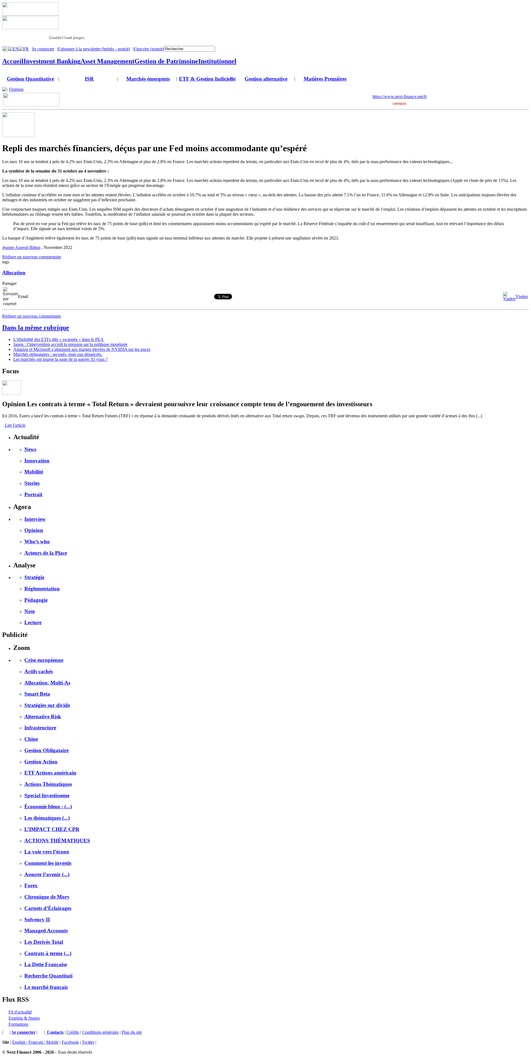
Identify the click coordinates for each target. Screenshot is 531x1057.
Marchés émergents (148, 79)
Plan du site (132, 1032)
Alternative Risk (42, 716)
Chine (31, 739)
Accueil (13, 61)
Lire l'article (15, 425)
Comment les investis (47, 863)
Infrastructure (40, 728)
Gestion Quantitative (30, 79)
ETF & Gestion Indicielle (207, 79)
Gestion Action (41, 762)
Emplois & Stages (24, 1018)
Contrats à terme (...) (47, 953)
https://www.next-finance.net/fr (400, 96)
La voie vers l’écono (46, 852)
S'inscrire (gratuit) (148, 49)
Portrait (33, 494)
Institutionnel (217, 61)
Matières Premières (325, 79)
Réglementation (42, 588)
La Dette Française (45, 964)
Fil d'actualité (20, 1012)
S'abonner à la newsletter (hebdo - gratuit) (93, 49)
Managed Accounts (46, 930)
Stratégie (34, 577)
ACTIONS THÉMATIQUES (57, 840)
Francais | (37, 1042)
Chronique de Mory (47, 897)
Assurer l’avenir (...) (46, 874)
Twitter (88, 1042)
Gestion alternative (266, 79)
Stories (32, 483)
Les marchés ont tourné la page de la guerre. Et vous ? (60, 359)
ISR (89, 79)
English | (20, 1042)
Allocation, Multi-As (47, 683)
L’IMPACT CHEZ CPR (51, 829)
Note (29, 611)
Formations (18, 1024)
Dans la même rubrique (35, 327)
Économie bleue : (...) (48, 806)
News (30, 449)
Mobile (52, 1042)
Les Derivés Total (43, 942)
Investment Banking (52, 61)
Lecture (32, 622)
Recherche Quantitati (48, 976)
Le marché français (46, 987)
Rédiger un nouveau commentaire (31, 256)
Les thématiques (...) (47, 818)
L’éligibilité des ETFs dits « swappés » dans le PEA (58, 339)
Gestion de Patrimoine (166, 61)
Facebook (70, 1042)
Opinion (16, 89)
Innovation (37, 461)
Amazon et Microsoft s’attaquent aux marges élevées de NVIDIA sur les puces (81, 349)
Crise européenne (43, 660)
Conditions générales (100, 1032)
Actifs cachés (38, 671)
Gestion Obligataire (46, 750)
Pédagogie (36, 600)
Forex (31, 885)
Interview (35, 519)
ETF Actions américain (50, 773)
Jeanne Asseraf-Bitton (21, 247)
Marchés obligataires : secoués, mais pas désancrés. (57, 354)
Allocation (13, 273)
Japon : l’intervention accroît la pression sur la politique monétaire (70, 344)
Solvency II (37, 919)
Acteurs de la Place (45, 553)
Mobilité (33, 472)
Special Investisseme (46, 795)
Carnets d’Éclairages (47, 908)
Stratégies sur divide (47, 705)
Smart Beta (37, 694)
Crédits (73, 1032)
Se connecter (43, 49)
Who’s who (37, 541)
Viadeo (522, 296)
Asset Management (107, 61)
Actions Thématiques (48, 784)
